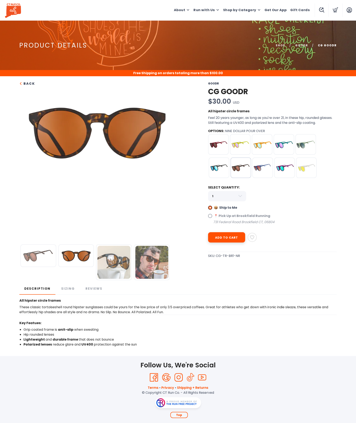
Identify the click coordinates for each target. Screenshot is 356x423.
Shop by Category (239, 10)
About (179, 10)
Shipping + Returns (192, 387)
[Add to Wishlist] (252, 237)
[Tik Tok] (190, 377)
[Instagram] (178, 377)
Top (179, 415)
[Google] (166, 377)
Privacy (167, 387)
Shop (280, 45)
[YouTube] (202, 377)
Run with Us (204, 10)
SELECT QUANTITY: (224, 187)
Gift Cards (300, 10)
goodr (301, 45)
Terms (153, 387)
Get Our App (276, 10)
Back (28, 83)
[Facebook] (154, 377)
